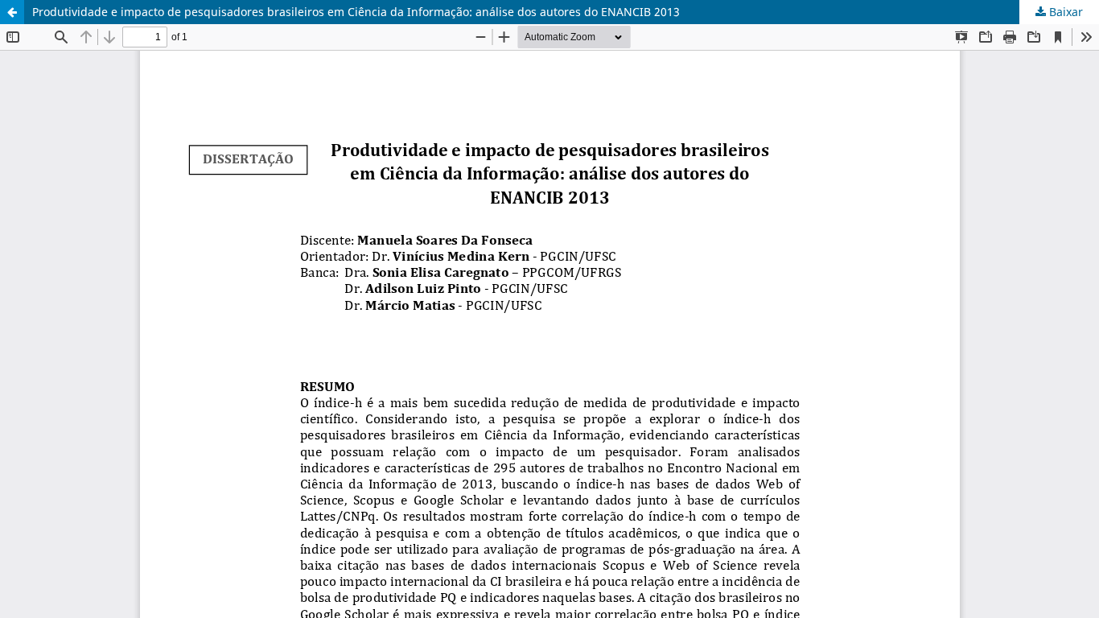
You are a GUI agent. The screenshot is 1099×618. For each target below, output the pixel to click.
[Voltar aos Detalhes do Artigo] (12, 12)
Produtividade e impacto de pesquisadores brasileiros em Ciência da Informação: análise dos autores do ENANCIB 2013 (356, 11)
